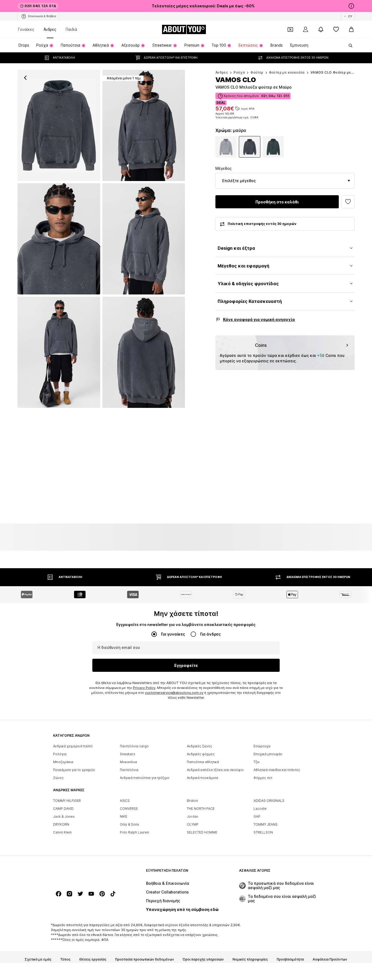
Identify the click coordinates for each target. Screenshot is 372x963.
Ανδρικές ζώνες (199, 746)
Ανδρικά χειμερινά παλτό (73, 746)
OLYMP (193, 824)
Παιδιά (71, 29)
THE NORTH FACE (201, 808)
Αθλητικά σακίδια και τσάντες (277, 770)
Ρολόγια (59, 754)
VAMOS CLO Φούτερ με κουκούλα (339, 72)
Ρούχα (239, 72)
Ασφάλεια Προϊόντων (330, 959)
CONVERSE (129, 808)
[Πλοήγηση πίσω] (25, 78)
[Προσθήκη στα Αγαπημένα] (348, 201)
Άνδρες (50, 29)
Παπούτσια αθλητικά (203, 762)
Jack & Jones (64, 816)
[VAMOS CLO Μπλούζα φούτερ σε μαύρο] (58, 238)
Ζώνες (58, 778)
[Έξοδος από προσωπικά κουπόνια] (290, 29)
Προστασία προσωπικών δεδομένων (144, 959)
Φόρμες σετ (263, 778)
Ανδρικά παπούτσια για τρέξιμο (144, 778)
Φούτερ (257, 72)
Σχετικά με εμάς (38, 959)
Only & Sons (129, 824)
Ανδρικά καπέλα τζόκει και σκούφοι (215, 770)
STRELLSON (263, 832)
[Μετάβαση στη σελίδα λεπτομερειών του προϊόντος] (226, 147)
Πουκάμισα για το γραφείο (74, 770)
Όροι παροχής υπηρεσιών (203, 959)
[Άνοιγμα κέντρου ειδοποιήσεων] (321, 29)
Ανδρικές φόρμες (201, 754)
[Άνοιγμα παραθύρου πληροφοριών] (351, 6)
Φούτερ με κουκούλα (287, 72)
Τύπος (65, 959)
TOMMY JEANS (266, 824)
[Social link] (58, 893)
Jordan (192, 816)
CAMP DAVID (63, 808)
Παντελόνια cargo (134, 746)
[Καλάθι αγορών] (351, 29)
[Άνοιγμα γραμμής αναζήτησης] (348, 45)
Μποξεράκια (63, 762)
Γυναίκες (26, 29)
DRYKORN (61, 824)
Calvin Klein (62, 832)
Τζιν (257, 762)
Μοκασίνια (128, 762)
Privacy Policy (144, 688)
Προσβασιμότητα (290, 959)
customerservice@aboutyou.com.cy (174, 693)
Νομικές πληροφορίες (250, 959)
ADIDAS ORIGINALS (269, 801)
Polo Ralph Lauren (134, 832)
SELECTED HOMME (202, 832)
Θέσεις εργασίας (92, 959)
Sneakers (127, 754)
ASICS (125, 801)
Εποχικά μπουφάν (268, 754)
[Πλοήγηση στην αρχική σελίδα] (82, 873)
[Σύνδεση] (305, 29)
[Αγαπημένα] (336, 29)
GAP (257, 816)
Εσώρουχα (262, 746)
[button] (285, 181)
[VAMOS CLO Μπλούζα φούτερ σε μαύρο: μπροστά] (58, 125)
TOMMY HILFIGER (67, 801)
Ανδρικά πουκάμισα (202, 778)
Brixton (192, 801)
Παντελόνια (129, 770)
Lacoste (260, 808)
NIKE (123, 816)
